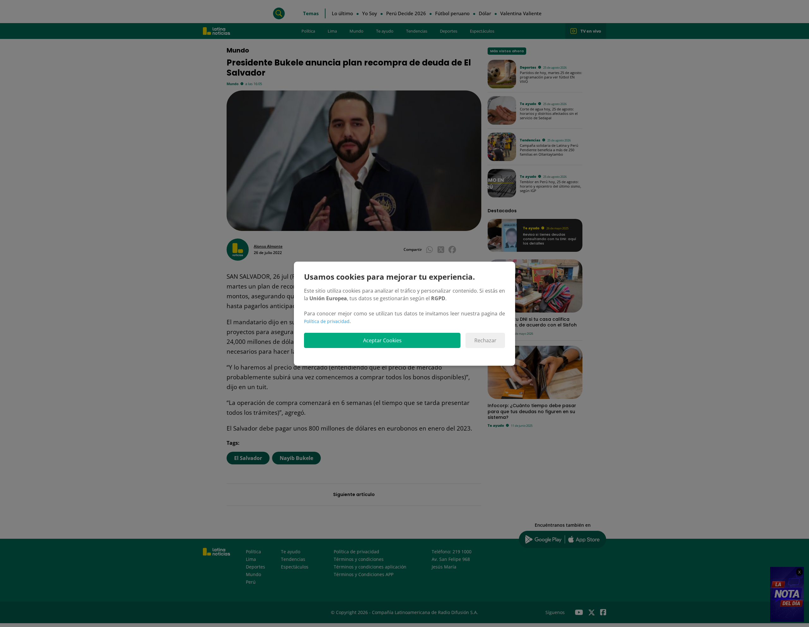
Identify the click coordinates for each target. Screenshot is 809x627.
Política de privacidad (327, 321)
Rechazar (485, 340)
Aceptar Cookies (382, 340)
